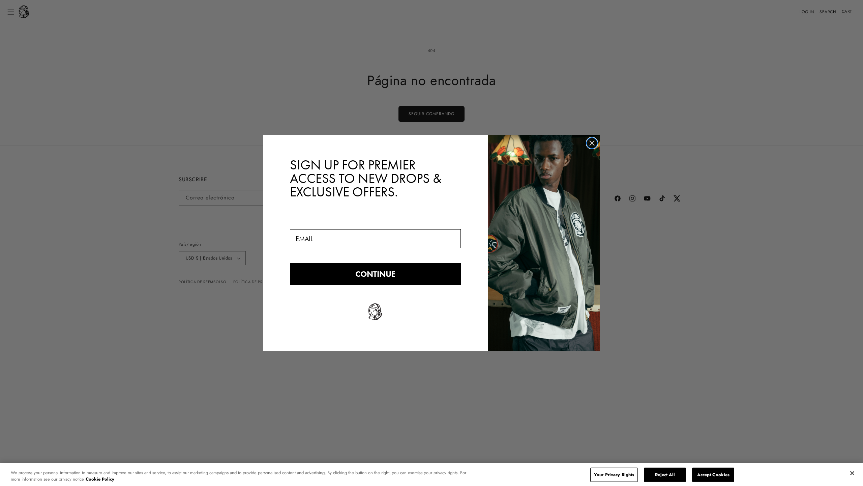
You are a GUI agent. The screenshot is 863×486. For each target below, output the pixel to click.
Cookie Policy (100, 479)
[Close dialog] (592, 143)
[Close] (852, 473)
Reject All (665, 474)
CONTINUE (375, 274)
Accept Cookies (713, 474)
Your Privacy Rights (614, 474)
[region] (431, 474)
